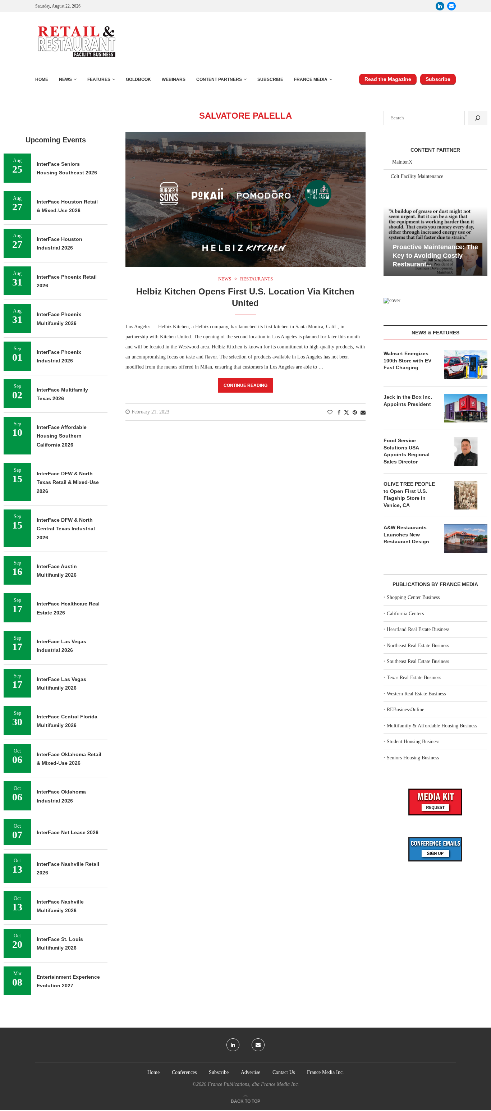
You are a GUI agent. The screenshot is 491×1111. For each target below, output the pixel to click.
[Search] (477, 118)
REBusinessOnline (405, 709)
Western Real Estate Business (416, 693)
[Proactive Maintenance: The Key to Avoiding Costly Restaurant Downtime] (435, 241)
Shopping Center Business (413, 597)
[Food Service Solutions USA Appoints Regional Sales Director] (465, 451)
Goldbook (138, 79)
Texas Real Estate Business (414, 677)
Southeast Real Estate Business (418, 661)
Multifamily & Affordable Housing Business (432, 725)
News (65, 79)
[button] (390, 241)
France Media (310, 79)
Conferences (184, 1072)
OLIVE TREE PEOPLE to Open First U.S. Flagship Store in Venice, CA (409, 494)
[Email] (451, 6)
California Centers (405, 613)
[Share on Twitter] (346, 412)
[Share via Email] (363, 413)
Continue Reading (245, 385)
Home (41, 79)
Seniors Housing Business (413, 757)
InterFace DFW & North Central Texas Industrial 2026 (66, 528)
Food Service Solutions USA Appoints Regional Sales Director (407, 451)
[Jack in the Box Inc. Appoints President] (465, 408)
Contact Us (283, 1072)
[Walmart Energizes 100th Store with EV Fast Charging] (465, 364)
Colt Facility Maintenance (417, 176)
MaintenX (402, 162)
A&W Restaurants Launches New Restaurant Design (406, 534)
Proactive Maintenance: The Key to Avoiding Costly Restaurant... (435, 255)
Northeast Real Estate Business (418, 645)
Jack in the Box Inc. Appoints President (408, 400)
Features (98, 79)
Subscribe (270, 79)
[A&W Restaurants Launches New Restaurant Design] (465, 538)
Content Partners (219, 79)
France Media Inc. (325, 1072)
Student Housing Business (413, 741)
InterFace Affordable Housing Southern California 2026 (62, 436)
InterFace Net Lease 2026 (67, 832)
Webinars (173, 79)
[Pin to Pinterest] (355, 413)
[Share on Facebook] (339, 413)
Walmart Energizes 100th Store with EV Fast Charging (407, 360)
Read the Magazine (387, 79)
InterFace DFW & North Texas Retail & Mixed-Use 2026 (68, 482)
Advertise (250, 1072)
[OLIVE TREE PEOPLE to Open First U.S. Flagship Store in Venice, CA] (465, 495)
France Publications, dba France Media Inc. (253, 1084)
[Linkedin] (440, 6)
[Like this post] (329, 413)
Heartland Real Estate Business (418, 629)
